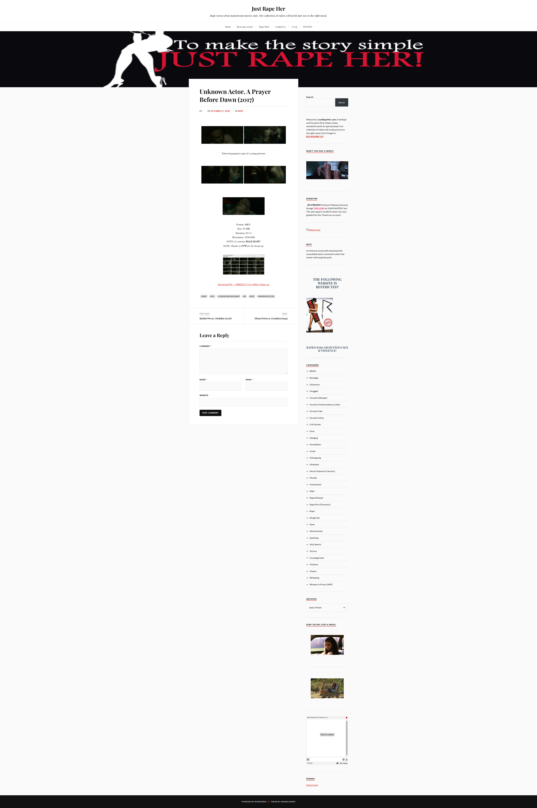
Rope (312, 511)
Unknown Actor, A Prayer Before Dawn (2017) (235, 95)
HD (244, 296)
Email (250, 380)
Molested (314, 464)
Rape (240, 111)
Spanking (314, 537)
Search (309, 97)
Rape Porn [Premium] (320, 504)
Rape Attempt (316, 497)
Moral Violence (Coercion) (322, 471)
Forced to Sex (316, 411)
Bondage (314, 377)
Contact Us (280, 26)
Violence (314, 564)
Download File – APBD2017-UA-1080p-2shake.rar (243, 284)
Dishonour (315, 384)
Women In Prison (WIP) (321, 584)
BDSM (313, 371)
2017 (212, 296)
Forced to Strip (317, 417)
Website (204, 395)
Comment (206, 346)
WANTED (307, 26)
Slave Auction (316, 531)
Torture (313, 551)
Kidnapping (315, 457)
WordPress (260, 802)
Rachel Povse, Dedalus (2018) (215, 318)
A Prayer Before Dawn (228, 296)
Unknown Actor (266, 296)
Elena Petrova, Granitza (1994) (271, 318)
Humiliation (315, 444)
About (228, 26)
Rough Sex (315, 517)
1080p (204, 296)
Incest (312, 451)
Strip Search (315, 544)
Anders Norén (288, 802)
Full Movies (315, 424)
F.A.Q (294, 26)
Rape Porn (264, 26)
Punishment (315, 484)
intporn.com (312, 785)
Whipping (314, 577)
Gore (312, 431)
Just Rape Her (268, 8)
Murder (313, 477)
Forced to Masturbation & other (325, 404)
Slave (312, 524)
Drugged (314, 391)
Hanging (314, 437)
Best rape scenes (245, 26)
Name (203, 380)
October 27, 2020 (220, 111)
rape (252, 296)
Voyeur (313, 571)
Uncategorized (317, 557)
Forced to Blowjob (318, 397)
